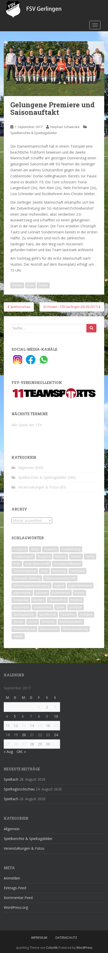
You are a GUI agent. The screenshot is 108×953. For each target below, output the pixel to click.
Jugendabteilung (80, 585)
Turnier (18, 622)
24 (56, 734)
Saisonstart (21, 607)
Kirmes (79, 593)
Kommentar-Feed (18, 897)
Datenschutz (66, 937)
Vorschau (48, 622)
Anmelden (12, 878)
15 (40, 725)
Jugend (59, 585)
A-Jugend (19, 549)
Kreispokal (20, 600)
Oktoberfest (57, 600)
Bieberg (60, 556)
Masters (38, 600)
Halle (44, 571)
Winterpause (49, 629)
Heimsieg (59, 571)
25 (8, 744)
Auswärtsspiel (23, 556)
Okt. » (21, 751)
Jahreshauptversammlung (31, 585)
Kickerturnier (61, 593)
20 (24, 734)
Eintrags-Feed (15, 887)
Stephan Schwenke (65, 127)
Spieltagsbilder (24, 614)
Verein (32, 622)
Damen (17, 285)
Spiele (60, 607)
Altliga (35, 549)
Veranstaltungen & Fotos (38, 487)
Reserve (76, 600)
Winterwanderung (75, 629)
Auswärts (50, 549)
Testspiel (86, 614)
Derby (90, 556)
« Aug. (9, 751)
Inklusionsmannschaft (60, 578)
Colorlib (52, 947)
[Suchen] (91, 328)
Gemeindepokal (24, 571)
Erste (30, 285)
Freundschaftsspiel (67, 564)
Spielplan (75, 607)
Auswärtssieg (71, 549)
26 (16, 744)
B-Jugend (44, 556)
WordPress (84, 947)
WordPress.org (16, 907)
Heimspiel (77, 571)
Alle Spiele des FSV (27, 424)
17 (56, 725)
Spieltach (11, 779)
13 (24, 725)
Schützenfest (42, 607)
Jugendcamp (22, 593)
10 (56, 716)
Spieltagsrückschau (19, 789)
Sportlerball (47, 614)
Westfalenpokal (24, 629)
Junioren (41, 593)
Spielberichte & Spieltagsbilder (33, 133)
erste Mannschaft (37, 564)
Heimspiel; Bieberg (26, 578)
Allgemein (26, 467)
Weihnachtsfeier (71, 622)
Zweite (43, 285)
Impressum (39, 937)
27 (24, 744)
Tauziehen (68, 614)
